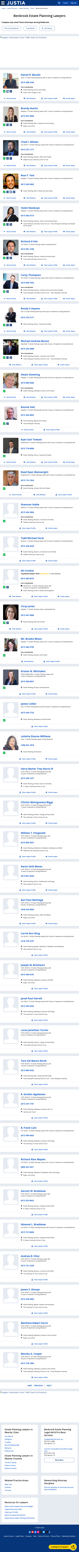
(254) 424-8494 (27, 909)
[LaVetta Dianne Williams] (10, 742)
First (29, 1385)
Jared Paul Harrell (31, 998)
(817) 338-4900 (27, 1299)
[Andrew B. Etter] (10, 1262)
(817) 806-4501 (27, 842)
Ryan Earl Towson (31, 439)
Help (34, 1536)
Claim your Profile (11, 1512)
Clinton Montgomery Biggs (37, 802)
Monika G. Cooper (31, 1353)
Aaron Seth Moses (31, 866)
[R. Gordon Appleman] (10, 1100)
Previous (38, 1385)
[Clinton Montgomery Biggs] (10, 808)
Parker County (10, 1465)
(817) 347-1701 (27, 1103)
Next (49, 1385)
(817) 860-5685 (27, 382)
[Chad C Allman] (10, 148)
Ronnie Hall (28, 407)
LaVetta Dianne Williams (35, 736)
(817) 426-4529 (27, 546)
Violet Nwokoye (30, 207)
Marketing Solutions (68, 1536)
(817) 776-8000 (27, 448)
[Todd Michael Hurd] (10, 544)
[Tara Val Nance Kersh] (10, 1067)
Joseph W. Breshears (33, 965)
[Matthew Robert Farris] (10, 1329)
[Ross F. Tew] (10, 181)
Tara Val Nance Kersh (34, 1060)
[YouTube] (32, 1532)
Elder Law (8, 1484)
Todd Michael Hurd (32, 538)
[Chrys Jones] (10, 612)
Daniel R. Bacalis (30, 74)
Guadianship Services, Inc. (53, 1439)
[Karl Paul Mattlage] (10, 906)
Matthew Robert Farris (34, 1323)
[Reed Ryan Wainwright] (10, 478)
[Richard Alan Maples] (10, 1165)
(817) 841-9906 (27, 116)
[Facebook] (35, 1532)
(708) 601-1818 (27, 745)
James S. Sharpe (30, 1289)
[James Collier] (10, 710)
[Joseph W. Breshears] (10, 971)
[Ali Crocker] (10, 576)
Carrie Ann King (30, 933)
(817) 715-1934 (27, 480)
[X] (46, 1532)
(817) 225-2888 (27, 348)
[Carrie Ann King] (10, 939)
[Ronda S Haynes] (10, 314)
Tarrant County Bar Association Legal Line (58, 1450)
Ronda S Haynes (30, 308)
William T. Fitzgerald (33, 833)
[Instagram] (38, 1532)
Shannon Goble (30, 504)
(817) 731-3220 (27, 1265)
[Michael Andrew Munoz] (10, 347)
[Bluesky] (44, 1532)
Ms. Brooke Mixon (31, 638)
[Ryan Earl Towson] (10, 445)
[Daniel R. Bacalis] (10, 81)
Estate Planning (24, 8)
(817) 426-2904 (27, 512)
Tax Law (8, 1490)
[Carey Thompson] (10, 281)
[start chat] (73, 1546)
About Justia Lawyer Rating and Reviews (20, 1518)
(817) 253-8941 (27, 1200)
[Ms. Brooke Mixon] (10, 645)
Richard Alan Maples (33, 1159)
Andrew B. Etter (30, 1256)
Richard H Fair (29, 241)
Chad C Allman (29, 141)
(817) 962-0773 (27, 215)
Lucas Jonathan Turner (34, 1030)
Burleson (8, 1448)
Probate (8, 1487)
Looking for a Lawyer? (59, 1547)
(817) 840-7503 (27, 282)
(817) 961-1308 (27, 249)
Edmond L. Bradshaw (33, 1224)
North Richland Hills (12, 1445)
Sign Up (73, 3)
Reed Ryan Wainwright (34, 472)
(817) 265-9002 (27, 184)
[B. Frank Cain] (10, 1134)
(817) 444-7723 (27, 712)
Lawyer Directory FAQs (13, 1509)
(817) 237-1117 (27, 149)
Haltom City (9, 1451)
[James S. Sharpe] (10, 1295)
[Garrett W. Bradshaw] (10, 1197)
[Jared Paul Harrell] (10, 1004)
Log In (65, 3)
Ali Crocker (27, 570)
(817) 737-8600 (27, 1232)
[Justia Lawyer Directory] (16, 3)
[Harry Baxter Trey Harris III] (10, 775)
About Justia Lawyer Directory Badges (19, 1506)
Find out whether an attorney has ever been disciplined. (59, 1488)
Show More (59, 1460)
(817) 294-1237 (27, 778)
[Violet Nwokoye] (10, 214)
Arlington (8, 1439)
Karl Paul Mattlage (32, 900)
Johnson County (11, 1468)
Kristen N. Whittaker (33, 671)
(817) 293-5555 (27, 1006)
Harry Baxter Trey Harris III (37, 768)
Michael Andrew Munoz (35, 341)
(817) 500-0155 (27, 974)
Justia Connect (9, 1536)
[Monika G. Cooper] (10, 1360)
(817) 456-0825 (27, 415)
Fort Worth (9, 1436)
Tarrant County (10, 1462)
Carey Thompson (31, 275)
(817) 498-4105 (27, 82)
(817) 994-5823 (27, 1135)
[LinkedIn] (30, 1532)
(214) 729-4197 (27, 941)
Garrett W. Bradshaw (33, 1191)
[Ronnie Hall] (10, 413)
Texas (32, 8)
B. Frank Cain (29, 1127)
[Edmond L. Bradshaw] (10, 1230)
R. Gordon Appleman (33, 1094)
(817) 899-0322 (27, 1070)
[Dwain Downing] (10, 380)
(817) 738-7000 (27, 1363)
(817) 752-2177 (27, 317)
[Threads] (41, 1532)
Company (28, 1536)
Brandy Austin (29, 108)
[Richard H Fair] (10, 247)
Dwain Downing (30, 374)
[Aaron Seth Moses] (10, 872)
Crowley (8, 1442)
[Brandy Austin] (10, 114)
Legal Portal (19, 1536)
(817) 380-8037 (27, 681)
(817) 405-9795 (27, 647)
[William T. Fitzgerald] (10, 839)
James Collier (28, 703)
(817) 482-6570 (27, 578)
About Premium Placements (15, 1515)
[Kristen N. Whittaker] (10, 677)
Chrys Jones (28, 606)
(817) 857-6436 (27, 876)
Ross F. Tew (27, 175)
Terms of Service (43, 1536)
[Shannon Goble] (10, 510)
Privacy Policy (55, 1536)
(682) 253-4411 (27, 1167)
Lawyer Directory (12, 8)
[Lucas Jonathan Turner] (10, 1036)
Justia (3, 8)
